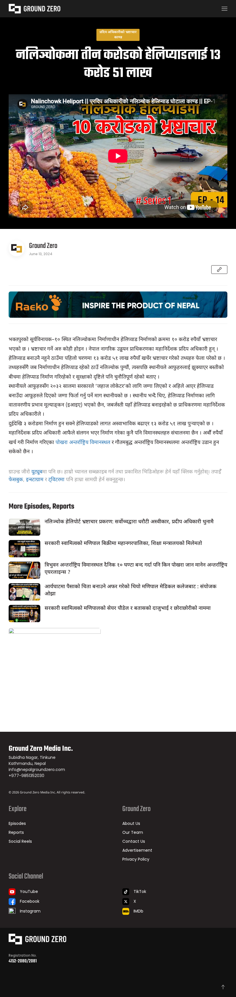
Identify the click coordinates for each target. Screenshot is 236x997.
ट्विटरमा (56, 480)
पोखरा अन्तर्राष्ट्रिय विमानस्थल (83, 442)
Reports (16, 832)
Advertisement (137, 850)
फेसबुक (16, 480)
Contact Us (133, 841)
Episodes (17, 823)
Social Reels (20, 841)
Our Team (132, 832)
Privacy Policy (135, 859)
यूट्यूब (36, 472)
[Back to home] (34, 8)
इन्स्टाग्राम (34, 480)
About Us (131, 823)
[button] (224, 8)
